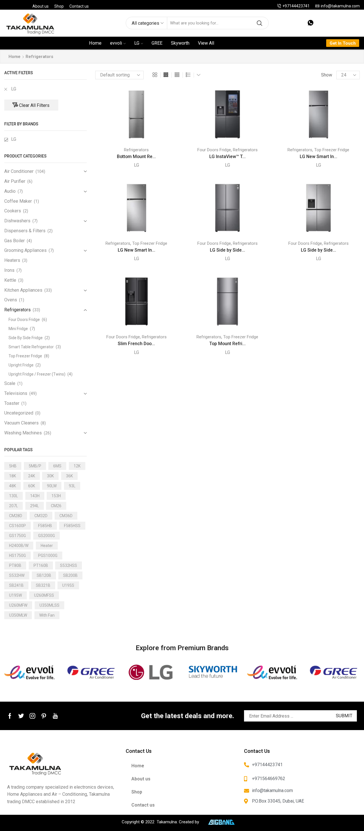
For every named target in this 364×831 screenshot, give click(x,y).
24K (31, 476)
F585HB (45, 525)
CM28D (15, 515)
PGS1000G (47, 555)
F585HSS (72, 525)
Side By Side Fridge (26, 337)
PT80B (15, 565)
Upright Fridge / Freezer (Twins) (37, 374)
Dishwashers (17, 220)
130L (13, 496)
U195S (68, 585)
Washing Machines (23, 433)
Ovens (10, 299)
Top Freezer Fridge (331, 149)
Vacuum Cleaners (21, 423)
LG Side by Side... (227, 250)
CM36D (66, 515)
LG (136, 43)
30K (50, 476)
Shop (59, 6)
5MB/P (35, 466)
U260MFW (18, 605)
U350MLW (18, 615)
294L (34, 505)
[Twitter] (21, 716)
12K (77, 466)
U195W (15, 595)
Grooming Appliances (25, 250)
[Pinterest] (44, 716)
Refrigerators (136, 149)
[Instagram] (32, 716)
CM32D (40, 515)
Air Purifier (14, 181)
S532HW (16, 575)
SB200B (70, 575)
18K (12, 476)
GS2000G (46, 535)
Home (95, 43)
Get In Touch (343, 43)
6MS (57, 466)
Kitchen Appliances (23, 290)
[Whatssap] (310, 23)
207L (13, 505)
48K (12, 486)
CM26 (56, 505)
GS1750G (17, 535)
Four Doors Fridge (214, 149)
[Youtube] (55, 716)
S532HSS (68, 565)
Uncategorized (18, 413)
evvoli (116, 43)
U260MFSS (44, 595)
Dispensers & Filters (25, 230)
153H (56, 496)
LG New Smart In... (318, 156)
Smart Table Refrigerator (31, 347)
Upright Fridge (21, 365)
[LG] (152, 672)
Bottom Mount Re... (136, 156)
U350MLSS (49, 605)
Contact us (79, 6)
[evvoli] (30, 672)
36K (69, 476)
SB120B (44, 575)
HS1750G (17, 555)
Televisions (15, 393)
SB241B (16, 585)
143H (35, 496)
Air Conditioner (19, 171)
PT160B (41, 565)
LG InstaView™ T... (227, 156)
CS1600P (17, 525)
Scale (9, 383)
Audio (10, 191)
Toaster (11, 403)
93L (72, 486)
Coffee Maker (18, 201)
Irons (9, 270)
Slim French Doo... (136, 343)
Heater (47, 545)
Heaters (12, 260)
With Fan (47, 615)
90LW (52, 486)
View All (206, 43)
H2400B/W (18, 545)
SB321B (43, 585)
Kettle (10, 280)
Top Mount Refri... (227, 343)
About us (40, 6)
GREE (157, 43)
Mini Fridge (18, 328)
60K (31, 486)
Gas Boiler (14, 240)
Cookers (12, 211)
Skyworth (180, 43)
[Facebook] (10, 716)
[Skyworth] (212, 672)
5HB (12, 466)
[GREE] (91, 672)
